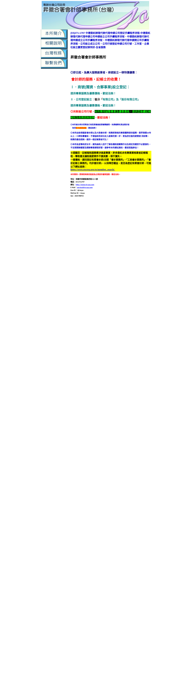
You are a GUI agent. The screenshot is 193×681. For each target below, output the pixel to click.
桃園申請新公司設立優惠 (115, 672)
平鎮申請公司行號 (81, 361)
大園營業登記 (125, 307)
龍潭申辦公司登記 (81, 546)
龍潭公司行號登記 (99, 528)
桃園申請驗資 (118, 669)
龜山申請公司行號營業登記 (85, 560)
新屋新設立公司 (78, 407)
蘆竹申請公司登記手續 (105, 482)
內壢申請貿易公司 (136, 248)
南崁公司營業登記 (132, 278)
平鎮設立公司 (114, 372)
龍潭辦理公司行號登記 (88, 549)
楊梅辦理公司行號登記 (140, 471)
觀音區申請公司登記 (141, 498)
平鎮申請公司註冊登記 (120, 361)
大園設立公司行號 (103, 323)
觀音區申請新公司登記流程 (118, 511)
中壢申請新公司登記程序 (117, 219)
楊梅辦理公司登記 (123, 471)
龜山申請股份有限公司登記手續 (127, 565)
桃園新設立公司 (84, 431)
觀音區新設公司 (76, 503)
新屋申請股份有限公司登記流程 (88, 420)
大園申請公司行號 (77, 313)
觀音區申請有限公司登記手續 (82, 514)
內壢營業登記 (133, 235)
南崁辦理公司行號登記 (81, 302)
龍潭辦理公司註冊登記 (125, 549)
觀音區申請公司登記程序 (95, 509)
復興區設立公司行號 (97, 399)
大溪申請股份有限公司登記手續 (119, 342)
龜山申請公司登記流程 (112, 557)
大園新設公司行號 (138, 305)
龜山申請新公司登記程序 (84, 562)
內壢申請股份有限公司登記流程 (90, 248)
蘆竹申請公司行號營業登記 (96, 485)
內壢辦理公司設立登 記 (102, 657)
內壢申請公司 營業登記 (90, 645)
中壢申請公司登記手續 (127, 213)
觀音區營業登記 (85, 506)
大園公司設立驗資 (112, 305)
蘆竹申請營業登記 (117, 490)
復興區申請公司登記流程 (80, 385)
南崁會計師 (97, 283)
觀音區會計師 (138, 503)
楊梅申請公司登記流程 (120, 458)
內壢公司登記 (75, 232)
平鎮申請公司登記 (92, 358)
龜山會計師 (91, 554)
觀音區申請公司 (98, 506)
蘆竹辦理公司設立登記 (105, 498)
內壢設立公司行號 (112, 251)
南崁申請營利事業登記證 (97, 294)
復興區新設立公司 (111, 380)
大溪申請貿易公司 (110, 345)
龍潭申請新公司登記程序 (97, 538)
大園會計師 (100, 307)
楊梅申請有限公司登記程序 (136, 463)
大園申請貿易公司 (108, 321)
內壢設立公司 (99, 251)
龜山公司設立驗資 (105, 552)
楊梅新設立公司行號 (102, 455)
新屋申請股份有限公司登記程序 (114, 420)
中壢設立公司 (114, 227)
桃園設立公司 (121, 447)
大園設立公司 (90, 323)
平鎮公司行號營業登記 (85, 353)
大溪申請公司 (138, 332)
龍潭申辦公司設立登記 (98, 546)
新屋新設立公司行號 (93, 407)
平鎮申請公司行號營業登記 (100, 361)
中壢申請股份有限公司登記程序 (130, 224)
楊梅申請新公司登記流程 (131, 460)
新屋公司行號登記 (105, 404)
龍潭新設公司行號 (140, 528)
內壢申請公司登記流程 (130, 238)
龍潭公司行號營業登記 (83, 528)
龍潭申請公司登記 (90, 533)
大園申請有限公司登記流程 (138, 315)
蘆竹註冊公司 (136, 495)
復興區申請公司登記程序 (100, 385)
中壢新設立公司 (95, 211)
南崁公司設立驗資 (110, 280)
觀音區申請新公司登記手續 (96, 511)
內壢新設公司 (134, 232)
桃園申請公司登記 (99, 434)
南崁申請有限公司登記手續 (112, 291)
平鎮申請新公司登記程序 (98, 364)
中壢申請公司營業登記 (94, 213)
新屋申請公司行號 (83, 412)
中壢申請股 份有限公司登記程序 (118, 635)
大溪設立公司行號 (105, 348)
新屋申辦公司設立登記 (101, 423)
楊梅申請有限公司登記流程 (114, 463)
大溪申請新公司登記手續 (137, 337)
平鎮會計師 (104, 356)
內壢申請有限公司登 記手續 (101, 650)
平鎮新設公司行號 (142, 353)
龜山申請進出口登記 (133, 568)
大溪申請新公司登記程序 (97, 340)
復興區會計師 (142, 380)
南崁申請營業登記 (114, 294)
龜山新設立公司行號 (78, 554)
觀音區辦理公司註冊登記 (118, 525)
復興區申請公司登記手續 (141, 383)
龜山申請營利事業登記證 (89, 565)
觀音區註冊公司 (106, 522)
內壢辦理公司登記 (138, 251)
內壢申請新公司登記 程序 (83, 650)
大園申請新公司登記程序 (95, 315)
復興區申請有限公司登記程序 (135, 391)
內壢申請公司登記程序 (134, 599)
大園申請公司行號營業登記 (96, 313)
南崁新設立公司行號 (84, 283)
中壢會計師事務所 (135, 211)
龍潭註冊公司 (138, 546)
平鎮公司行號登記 (101, 353)
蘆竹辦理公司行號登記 (87, 498)
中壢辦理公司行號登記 (90, 229)
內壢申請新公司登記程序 (102, 243)
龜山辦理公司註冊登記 (112, 573)
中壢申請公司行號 (99, 216)
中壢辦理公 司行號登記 (138, 638)
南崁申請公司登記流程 (120, 286)
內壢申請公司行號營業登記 (103, 240)
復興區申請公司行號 (118, 385)
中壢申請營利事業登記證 (122, 221)
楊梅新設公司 (140, 452)
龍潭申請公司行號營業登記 (98, 536)
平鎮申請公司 (140, 356)
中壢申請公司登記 (111, 213)
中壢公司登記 (90, 208)
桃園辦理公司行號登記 (96, 450)
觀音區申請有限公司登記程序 (129, 514)
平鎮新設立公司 (76, 356)
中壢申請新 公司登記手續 (101, 630)
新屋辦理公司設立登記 (110, 425)
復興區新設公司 (80, 380)
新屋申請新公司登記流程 (80, 415)
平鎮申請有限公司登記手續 (119, 364)
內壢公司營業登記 (143, 229)
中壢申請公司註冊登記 (138, 216)
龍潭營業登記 (127, 530)
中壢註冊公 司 (113, 638)
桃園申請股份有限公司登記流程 (94, 444)
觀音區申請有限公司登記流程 (105, 514)
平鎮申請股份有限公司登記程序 (112, 369)
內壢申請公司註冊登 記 (114, 648)
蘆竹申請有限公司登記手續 (116, 487)
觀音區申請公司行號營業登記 (133, 509)
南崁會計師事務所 (109, 283)
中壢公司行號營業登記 (105, 208)
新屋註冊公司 (142, 423)
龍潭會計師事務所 (114, 530)
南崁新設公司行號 (136, 280)
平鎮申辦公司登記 (83, 372)
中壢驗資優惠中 (104, 675)
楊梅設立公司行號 (79, 471)
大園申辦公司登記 (140, 321)
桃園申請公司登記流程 (134, 434)
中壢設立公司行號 (127, 227)
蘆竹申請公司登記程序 (142, 482)
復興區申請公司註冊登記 (80, 388)
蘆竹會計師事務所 (112, 479)
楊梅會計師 (115, 455)
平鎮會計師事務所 (116, 356)
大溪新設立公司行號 (89, 332)
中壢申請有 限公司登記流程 (90, 633)
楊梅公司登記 (81, 452)
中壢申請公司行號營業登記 (118, 216)
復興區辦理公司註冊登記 (124, 401)
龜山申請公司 (127, 554)
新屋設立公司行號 (129, 423)
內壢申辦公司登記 (86, 251)
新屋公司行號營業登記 (88, 404)
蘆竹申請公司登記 (88, 482)
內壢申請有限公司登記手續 (123, 243)
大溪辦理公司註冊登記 (121, 350)
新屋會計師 (106, 407)
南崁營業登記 (122, 283)
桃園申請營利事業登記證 (111, 442)
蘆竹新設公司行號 (138, 476)
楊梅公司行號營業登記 (96, 452)
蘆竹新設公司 (125, 476)
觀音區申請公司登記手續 (135, 506)
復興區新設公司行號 (95, 380)
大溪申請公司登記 (90, 334)
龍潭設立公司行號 (125, 546)
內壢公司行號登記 (107, 232)
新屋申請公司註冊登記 (121, 412)
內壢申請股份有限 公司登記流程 (127, 652)
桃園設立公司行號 (134, 447)
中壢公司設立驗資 (136, 208)
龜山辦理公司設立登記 (94, 573)
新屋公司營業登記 (141, 401)
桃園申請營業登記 (128, 442)
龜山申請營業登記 (107, 565)
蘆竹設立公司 (110, 495)
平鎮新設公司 (129, 353)
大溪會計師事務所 (114, 332)
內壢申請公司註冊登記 (123, 240)
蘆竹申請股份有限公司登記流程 (82, 493)
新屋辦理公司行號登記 (92, 425)
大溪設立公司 (92, 348)
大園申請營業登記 (97, 318)
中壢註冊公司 (140, 227)
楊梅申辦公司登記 (116, 468)
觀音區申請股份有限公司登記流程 (118, 517)
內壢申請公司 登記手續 (118, 645)
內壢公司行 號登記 (139, 640)
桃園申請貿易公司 (139, 444)
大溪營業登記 (127, 332)
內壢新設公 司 (82, 643)
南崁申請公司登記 (85, 286)
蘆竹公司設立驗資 (112, 476)
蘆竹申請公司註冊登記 (116, 485)
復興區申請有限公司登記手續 (88, 391)
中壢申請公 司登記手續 (90, 628)
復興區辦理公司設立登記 (104, 401)
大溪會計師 (102, 332)
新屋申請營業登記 (123, 417)
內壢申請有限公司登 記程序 (138, 650)
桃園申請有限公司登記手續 (127, 439)
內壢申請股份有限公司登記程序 (116, 248)
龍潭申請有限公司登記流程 (139, 538)
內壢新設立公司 (80, 235)
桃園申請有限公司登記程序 (90, 442)
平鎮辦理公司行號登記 (90, 374)
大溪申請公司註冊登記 (118, 337)
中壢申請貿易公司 (121, 272)
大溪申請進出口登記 (126, 345)
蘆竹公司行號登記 (98, 476)
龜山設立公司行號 (112, 570)
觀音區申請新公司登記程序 (139, 511)
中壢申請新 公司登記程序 (134, 630)
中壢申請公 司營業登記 (142, 625)
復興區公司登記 (95, 377)
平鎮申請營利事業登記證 (104, 366)
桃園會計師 (111, 431)
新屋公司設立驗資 (119, 404)
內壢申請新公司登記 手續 (130, 648)
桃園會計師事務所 (123, 431)
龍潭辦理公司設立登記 (107, 549)
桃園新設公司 (136, 428)
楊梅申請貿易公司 (85, 468)
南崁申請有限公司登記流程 (134, 291)
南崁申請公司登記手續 (101, 286)
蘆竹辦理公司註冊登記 (123, 498)
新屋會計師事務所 (118, 407)
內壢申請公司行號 (85, 240)
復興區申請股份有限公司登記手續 (96, 393)
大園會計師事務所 (112, 307)
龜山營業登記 (116, 554)
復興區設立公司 (82, 399)
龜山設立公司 (99, 570)
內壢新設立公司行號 (95, 235)
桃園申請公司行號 (88, 436)
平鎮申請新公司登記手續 (139, 361)
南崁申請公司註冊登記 (112, 289)
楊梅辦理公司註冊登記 (97, 474)
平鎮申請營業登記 (121, 366)
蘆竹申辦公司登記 (79, 495)
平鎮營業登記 (129, 356)
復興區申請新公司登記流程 (123, 388)
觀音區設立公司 (76, 522)
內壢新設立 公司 (105, 643)
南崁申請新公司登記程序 (91, 291)
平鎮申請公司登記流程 (127, 358)
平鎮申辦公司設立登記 (100, 372)
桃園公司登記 (77, 428)
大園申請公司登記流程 (123, 310)
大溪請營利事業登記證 (133, 348)
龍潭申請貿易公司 (130, 544)
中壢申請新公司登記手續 (128, 264)
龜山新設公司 (118, 552)
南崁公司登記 (145, 278)
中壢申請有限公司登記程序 (101, 221)
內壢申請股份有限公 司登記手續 (106, 652)
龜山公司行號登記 (90, 552)
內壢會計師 (108, 235)
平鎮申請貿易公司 (132, 369)
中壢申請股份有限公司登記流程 (104, 224)
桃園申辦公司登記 (90, 447)
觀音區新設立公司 (107, 503)
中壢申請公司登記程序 (134, 262)
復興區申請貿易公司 (93, 396)
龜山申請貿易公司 (117, 568)
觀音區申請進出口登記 (105, 519)
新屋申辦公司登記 (85, 423)
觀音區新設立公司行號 (123, 503)
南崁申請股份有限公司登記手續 (134, 294)
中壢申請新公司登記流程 (97, 219)
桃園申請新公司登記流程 (86, 439)
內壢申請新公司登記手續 (114, 602)
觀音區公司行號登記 (126, 501)
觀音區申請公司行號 (113, 509)
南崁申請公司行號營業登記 (92, 289)
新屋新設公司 (132, 404)
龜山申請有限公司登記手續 (105, 562)
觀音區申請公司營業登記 (115, 506)
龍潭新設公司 (127, 528)
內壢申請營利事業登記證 (108, 246)
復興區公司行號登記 (130, 377)
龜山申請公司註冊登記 (105, 560)
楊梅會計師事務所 (127, 455)
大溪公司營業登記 (136, 326)
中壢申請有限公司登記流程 (131, 267)
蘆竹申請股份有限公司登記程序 (108, 493)
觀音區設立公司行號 (91, 522)
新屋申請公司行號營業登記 (101, 412)
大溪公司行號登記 (99, 329)
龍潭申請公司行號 (79, 536)
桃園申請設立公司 (98, 672)
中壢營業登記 (118, 259)
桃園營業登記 (136, 431)
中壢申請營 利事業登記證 (125, 633)
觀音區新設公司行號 (91, 503)
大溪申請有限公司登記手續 (118, 340)
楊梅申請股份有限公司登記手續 (94, 466)
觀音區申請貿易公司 (87, 519)
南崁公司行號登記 (95, 280)
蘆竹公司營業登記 (134, 474)
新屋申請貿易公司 (134, 420)
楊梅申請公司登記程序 (138, 458)
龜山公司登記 (140, 549)
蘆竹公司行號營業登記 (81, 476)
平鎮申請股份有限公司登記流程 (87, 369)
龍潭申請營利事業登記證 (102, 541)
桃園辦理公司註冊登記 (133, 450)
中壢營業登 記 (121, 625)
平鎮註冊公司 (140, 372)
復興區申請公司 (104, 383)
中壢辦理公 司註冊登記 (88, 640)
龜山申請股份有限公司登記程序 (97, 568)
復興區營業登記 (91, 383)
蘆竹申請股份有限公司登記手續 (137, 490)
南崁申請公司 (133, 283)
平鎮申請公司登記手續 (109, 358)
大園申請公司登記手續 (105, 310)
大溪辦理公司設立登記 (103, 350)
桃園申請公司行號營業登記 (107, 436)
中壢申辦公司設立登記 (88, 275)
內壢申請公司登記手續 (112, 238)
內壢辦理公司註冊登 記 (117, 657)
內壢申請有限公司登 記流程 (119, 650)
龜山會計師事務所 (103, 554)
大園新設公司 (125, 305)
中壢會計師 (123, 211)
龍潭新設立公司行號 (89, 530)
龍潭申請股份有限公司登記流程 (85, 544)
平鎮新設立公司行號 (91, 356)
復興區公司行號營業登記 (112, 377)
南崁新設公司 (123, 280)
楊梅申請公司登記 (103, 458)
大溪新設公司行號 (140, 329)
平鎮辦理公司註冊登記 (127, 374)
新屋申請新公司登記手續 (141, 412)
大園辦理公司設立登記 (101, 326)
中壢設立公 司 (91, 638)
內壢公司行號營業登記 (90, 232)
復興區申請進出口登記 (110, 396)
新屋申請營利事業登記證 (106, 417)
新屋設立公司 (116, 423)
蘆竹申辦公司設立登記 (96, 495)
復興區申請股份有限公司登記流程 (123, 393)
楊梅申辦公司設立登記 (133, 468)
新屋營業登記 (131, 407)
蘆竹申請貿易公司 (128, 493)
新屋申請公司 (142, 407)
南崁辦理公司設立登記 (100, 302)
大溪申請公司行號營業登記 (98, 337)
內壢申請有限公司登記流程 (102, 604)
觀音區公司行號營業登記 (108, 501)
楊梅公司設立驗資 (127, 452)
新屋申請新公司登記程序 (100, 415)
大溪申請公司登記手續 (107, 334)
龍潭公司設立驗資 (114, 528)
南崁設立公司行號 (119, 299)
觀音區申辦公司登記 (122, 519)
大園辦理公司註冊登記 (120, 326)
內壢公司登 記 (113, 640)
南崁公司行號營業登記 (79, 280)
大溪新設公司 (127, 329)
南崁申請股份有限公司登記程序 (104, 297)
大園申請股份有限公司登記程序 (88, 321)
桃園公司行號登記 (109, 428)
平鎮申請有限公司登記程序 (83, 366)
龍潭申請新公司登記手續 (137, 536)
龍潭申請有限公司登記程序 (81, 541)
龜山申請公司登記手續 (94, 557)
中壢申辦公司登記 (101, 227)
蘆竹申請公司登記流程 (123, 482)
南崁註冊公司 (132, 299)
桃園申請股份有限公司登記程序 (119, 444)
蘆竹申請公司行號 (77, 485)
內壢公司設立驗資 (121, 232)
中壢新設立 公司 (77, 625)
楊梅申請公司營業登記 (87, 458)
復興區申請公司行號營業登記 (138, 385)
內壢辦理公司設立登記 (94, 254)
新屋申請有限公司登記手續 (121, 415)
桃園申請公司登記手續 (116, 434)
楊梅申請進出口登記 (100, 468)
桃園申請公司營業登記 (83, 434)
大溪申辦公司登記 (141, 345)
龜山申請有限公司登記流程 (127, 562)
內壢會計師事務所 (120, 235)
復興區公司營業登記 (80, 377)
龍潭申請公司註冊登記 (118, 536)
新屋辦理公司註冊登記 (129, 425)
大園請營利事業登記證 (131, 323)
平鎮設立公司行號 (127, 372)
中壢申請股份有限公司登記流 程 (97, 635)
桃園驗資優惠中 (91, 675)
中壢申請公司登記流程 (116, 262)
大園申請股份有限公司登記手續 (117, 318)
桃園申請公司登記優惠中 (136, 672)
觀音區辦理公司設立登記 (98, 525)
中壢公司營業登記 (77, 208)
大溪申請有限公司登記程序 (81, 342)
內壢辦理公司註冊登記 (112, 254)
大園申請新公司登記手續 (135, 313)
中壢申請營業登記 (139, 221)
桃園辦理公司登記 (79, 450)
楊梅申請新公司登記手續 (117, 474)
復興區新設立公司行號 (127, 380)
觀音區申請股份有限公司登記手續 (91, 517)
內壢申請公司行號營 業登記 (98, 648)
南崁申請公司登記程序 (138, 286)
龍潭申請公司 (138, 530)
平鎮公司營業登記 (138, 350)
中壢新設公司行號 (81, 211)
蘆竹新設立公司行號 (87, 479)
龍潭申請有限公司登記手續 (118, 538)
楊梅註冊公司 (92, 471)
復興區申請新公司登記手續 (101, 388)
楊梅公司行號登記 (112, 452)
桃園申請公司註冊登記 (127, 436)
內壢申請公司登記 (95, 238)
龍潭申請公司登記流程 (125, 533)
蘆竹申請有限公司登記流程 (138, 487)
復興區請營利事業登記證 (128, 399)
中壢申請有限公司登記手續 (138, 219)
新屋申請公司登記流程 (129, 409)
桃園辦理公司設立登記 (114, 450)
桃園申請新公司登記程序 (106, 439)
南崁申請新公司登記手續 (131, 289)
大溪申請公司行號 (79, 337)
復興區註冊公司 (111, 399)
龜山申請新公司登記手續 (124, 560)
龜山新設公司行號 (131, 552)
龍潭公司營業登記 (136, 525)
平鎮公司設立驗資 (116, 353)
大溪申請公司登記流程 (125, 334)
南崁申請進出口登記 (140, 297)
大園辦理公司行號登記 (83, 326)
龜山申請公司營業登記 (142, 554)
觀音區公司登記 (91, 501)
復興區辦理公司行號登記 (84, 401)
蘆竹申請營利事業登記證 (100, 490)
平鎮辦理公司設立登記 (109, 374)
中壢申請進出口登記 (86, 227)
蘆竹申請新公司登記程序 (95, 487)
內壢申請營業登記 (125, 246)
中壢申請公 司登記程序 (120, 628)
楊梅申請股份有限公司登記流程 (119, 466)
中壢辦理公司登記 (142, 275)
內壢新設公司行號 (82, 597)
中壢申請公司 (79, 213)
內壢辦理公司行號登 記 (87, 657)
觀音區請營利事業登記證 (122, 522)
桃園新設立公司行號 (99, 431)
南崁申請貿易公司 (124, 297)
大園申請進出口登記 (124, 321)
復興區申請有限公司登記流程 (111, 391)
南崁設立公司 (106, 299)
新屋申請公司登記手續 (110, 409)
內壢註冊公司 (125, 251)
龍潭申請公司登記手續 (107, 533)
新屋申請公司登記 (94, 409)
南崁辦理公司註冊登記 (118, 302)
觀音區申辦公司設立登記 (141, 519)
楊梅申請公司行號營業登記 (92, 460)
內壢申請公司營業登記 (79, 238)
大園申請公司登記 (88, 310)
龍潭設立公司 (112, 546)
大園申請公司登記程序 (142, 310)
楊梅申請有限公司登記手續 (92, 463)
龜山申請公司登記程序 (130, 557)
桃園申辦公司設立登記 (107, 447)
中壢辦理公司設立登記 (109, 229)
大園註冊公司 (116, 323)
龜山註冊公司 (125, 570)
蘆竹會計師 (100, 479)
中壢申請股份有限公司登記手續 (130, 270)
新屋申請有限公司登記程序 (85, 417)
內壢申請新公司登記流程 (82, 243)
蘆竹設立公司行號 (123, 495)
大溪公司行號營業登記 (83, 329)
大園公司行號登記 (98, 305)
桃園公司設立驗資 (123, 428)
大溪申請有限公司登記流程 (139, 340)
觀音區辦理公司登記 (141, 522)
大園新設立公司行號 (87, 307)
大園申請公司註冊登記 (116, 313)
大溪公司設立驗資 (114, 329)
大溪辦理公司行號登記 (85, 350)
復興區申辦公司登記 (128, 396)
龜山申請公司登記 (77, 557)
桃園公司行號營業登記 (92, 428)
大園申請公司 (136, 307)
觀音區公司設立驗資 (142, 501)
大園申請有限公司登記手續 (116, 315)
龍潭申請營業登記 (119, 541)
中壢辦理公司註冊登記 (127, 229)
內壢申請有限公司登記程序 (87, 246)
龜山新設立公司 (144, 552)
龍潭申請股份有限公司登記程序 (110, 544)
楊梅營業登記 (140, 455)
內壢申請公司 (144, 235)
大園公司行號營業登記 (81, 305)
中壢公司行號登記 (121, 208)
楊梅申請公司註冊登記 (112, 460)
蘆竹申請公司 (136, 479)
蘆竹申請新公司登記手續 (135, 485)
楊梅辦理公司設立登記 (79, 474)
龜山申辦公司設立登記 (85, 570)
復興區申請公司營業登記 (121, 383)
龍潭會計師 (102, 530)
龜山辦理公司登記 (138, 570)
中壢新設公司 (119, 256)
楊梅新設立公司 (87, 455)
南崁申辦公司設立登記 (92, 299)
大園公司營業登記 (134, 302)
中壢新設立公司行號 (110, 211)
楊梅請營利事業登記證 (107, 471)
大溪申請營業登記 (99, 342)
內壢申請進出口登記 (77, 609)
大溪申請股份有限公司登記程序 (90, 345)
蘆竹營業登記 (125, 479)
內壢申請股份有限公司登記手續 (86, 607)
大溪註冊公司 (118, 348)
